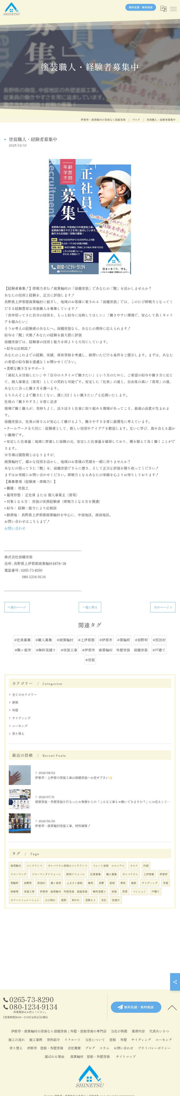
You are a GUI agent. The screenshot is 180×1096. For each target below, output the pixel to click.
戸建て (156, 891)
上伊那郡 (149, 874)
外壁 (15, 710)
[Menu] (173, 9)
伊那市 (163, 874)
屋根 (15, 702)
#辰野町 (141, 639)
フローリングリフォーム (46, 874)
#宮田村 (159, 639)
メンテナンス (34, 865)
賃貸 (125, 891)
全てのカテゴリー (24, 694)
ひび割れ (50, 900)
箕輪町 (14, 883)
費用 (123, 883)
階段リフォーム (75, 874)
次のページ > (163, 607)
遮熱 (63, 900)
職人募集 (111, 874)
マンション (139, 891)
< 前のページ (17, 607)
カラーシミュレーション (25, 900)
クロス (134, 865)
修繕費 (14, 891)
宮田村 (41, 883)
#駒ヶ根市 (23, 649)
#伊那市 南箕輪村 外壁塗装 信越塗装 (115, 649)
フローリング (18, 874)
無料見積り (99, 891)
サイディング (21, 718)
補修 (133, 883)
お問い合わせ (14, 528)
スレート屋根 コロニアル (108, 865)
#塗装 (90, 659)
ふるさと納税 (75, 883)
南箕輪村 (16, 865)
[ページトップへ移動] (172, 1007)
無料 (90, 883)
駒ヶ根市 (56, 883)
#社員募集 (22, 639)
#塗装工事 (69, 649)
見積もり (90, 900)
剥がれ (76, 900)
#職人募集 (44, 639)
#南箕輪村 (65, 639)
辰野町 (28, 883)
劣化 (103, 900)
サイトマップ (126, 1056)
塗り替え (18, 733)
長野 (101, 883)
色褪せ (116, 900)
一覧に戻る (90, 607)
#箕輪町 (123, 639)
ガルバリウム (130, 874)
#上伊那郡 (86, 639)
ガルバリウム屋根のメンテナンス (67, 865)
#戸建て (159, 649)
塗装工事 (29, 891)
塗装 (114, 891)
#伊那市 (105, 639)
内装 (146, 865)
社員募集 (95, 874)
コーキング (19, 726)
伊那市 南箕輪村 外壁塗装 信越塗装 (63, 891)
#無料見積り (46, 649)
